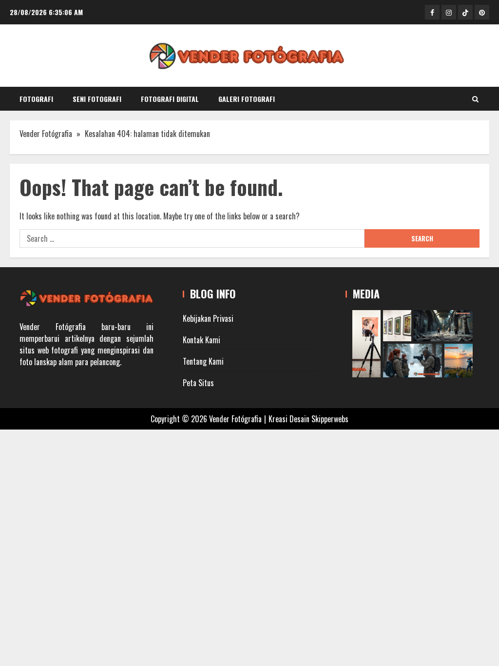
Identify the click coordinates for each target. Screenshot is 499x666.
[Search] (475, 99)
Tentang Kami (203, 361)
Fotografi (36, 99)
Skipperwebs (329, 419)
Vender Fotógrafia (45, 133)
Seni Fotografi (97, 99)
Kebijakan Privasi (208, 318)
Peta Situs (198, 383)
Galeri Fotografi (246, 99)
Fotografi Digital (170, 99)
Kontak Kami (201, 340)
